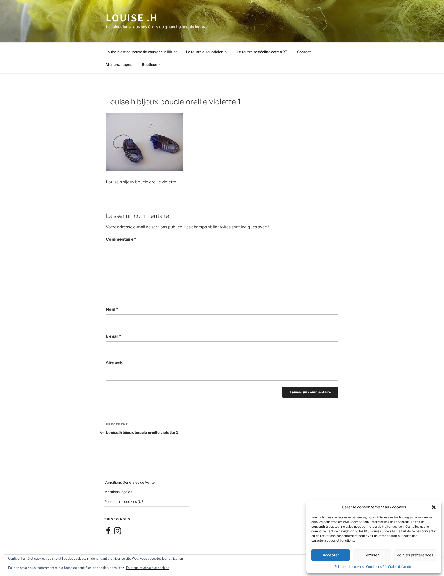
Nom (112, 309)
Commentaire (121, 239)
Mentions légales (118, 492)
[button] (433, 507)
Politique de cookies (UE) (124, 501)
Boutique (149, 64)
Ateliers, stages (118, 64)
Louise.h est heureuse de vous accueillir (138, 52)
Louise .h (132, 18)
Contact (304, 52)
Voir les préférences (414, 555)
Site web (114, 363)
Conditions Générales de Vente (388, 567)
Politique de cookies (349, 567)
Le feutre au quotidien (204, 52)
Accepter (330, 555)
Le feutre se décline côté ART (262, 52)
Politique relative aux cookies (147, 568)
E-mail (113, 336)
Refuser (372, 555)
